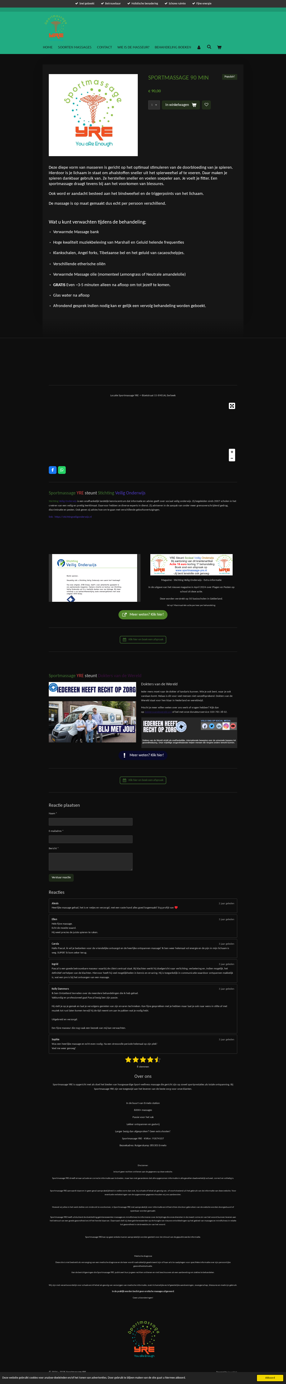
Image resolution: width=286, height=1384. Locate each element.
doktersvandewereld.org (158, 712)
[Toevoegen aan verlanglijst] (206, 105)
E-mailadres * (56, 831)
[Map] (143, 432)
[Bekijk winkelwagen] (219, 47)
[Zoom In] (232, 452)
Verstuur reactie (61, 877)
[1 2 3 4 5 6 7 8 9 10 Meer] (154, 105)
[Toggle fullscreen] (232, 406)
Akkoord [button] (270, 1378)
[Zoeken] (209, 46)
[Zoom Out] (232, 458)
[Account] (199, 47)
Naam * (53, 813)
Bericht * (54, 848)
